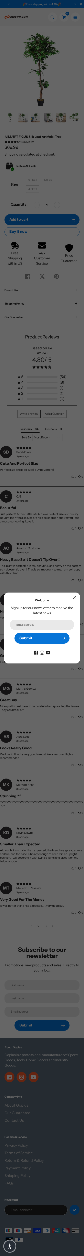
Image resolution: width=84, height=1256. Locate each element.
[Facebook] (36, 652)
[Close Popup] (74, 597)
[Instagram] (42, 652)
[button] (9, 1246)
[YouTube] (48, 652)
